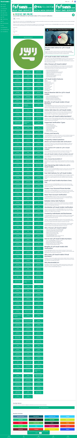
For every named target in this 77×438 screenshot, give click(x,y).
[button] (68, 1)
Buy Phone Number (28, 37)
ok (40, 432)
